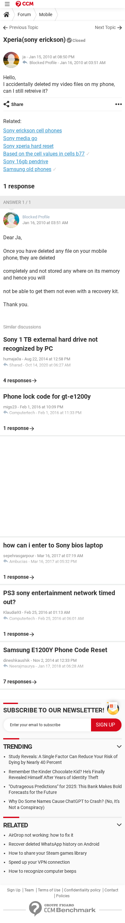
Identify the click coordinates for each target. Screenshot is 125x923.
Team (29, 890)
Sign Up (14, 890)
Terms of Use (49, 890)
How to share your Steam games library (48, 853)
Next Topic (105, 27)
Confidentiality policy (82, 890)
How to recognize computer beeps (42, 871)
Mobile (45, 14)
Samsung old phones (27, 169)
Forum (24, 14)
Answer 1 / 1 (17, 202)
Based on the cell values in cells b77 (44, 154)
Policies (63, 896)
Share (17, 104)
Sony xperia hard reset (28, 146)
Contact (111, 890)
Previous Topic (23, 27)
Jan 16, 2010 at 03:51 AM (82, 62)
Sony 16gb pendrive (25, 161)
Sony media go (20, 138)
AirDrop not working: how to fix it (41, 835)
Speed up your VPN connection (39, 862)
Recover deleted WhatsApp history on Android (54, 844)
